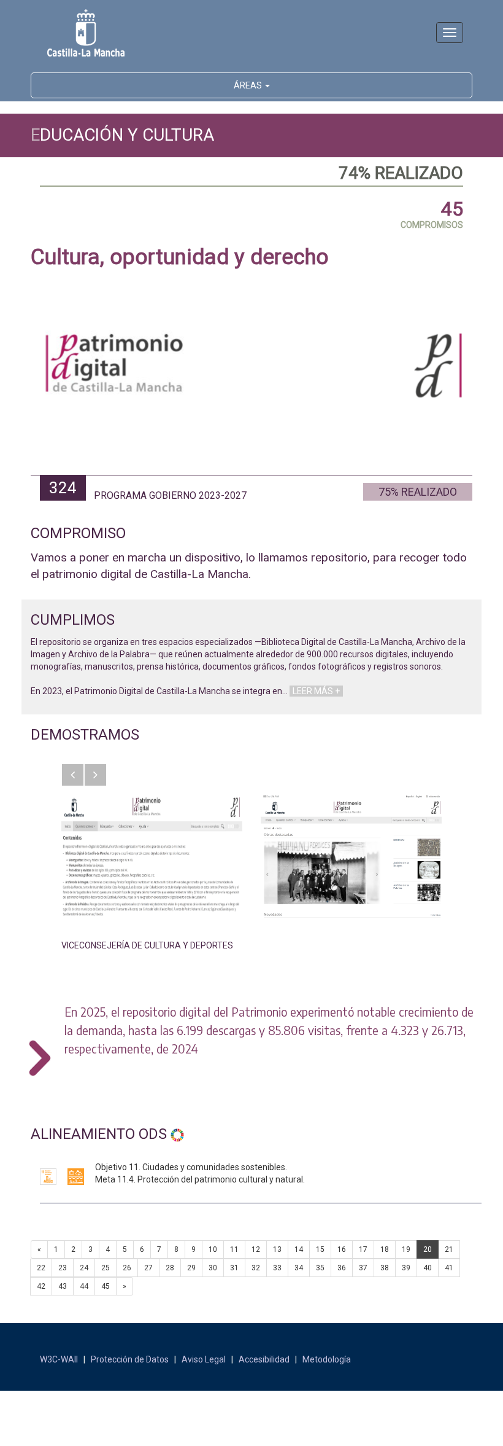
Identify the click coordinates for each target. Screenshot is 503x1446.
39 (406, 1268)
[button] (72, 775)
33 (277, 1268)
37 (363, 1268)
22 (41, 1268)
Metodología (326, 1359)
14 (298, 1249)
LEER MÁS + (316, 691)
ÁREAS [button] (249, 85)
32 (256, 1268)
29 (191, 1268)
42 (41, 1286)
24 (84, 1268)
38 (384, 1268)
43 (62, 1286)
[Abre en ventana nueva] (151, 856)
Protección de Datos (130, 1359)
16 (341, 1249)
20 (427, 1249)
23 (62, 1268)
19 (406, 1249)
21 (449, 1249)
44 (84, 1286)
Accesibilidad (264, 1359)
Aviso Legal (204, 1359)
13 (277, 1249)
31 (234, 1268)
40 (427, 1268)
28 (170, 1268)
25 (105, 1268)
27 (148, 1268)
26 (127, 1268)
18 (384, 1249)
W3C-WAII (59, 1359)
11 (234, 1249)
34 (298, 1268)
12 (256, 1249)
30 (213, 1268)
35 (320, 1268)
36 (341, 1268)
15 (320, 1249)
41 (449, 1268)
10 (213, 1249)
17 (363, 1249)
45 (105, 1286)
